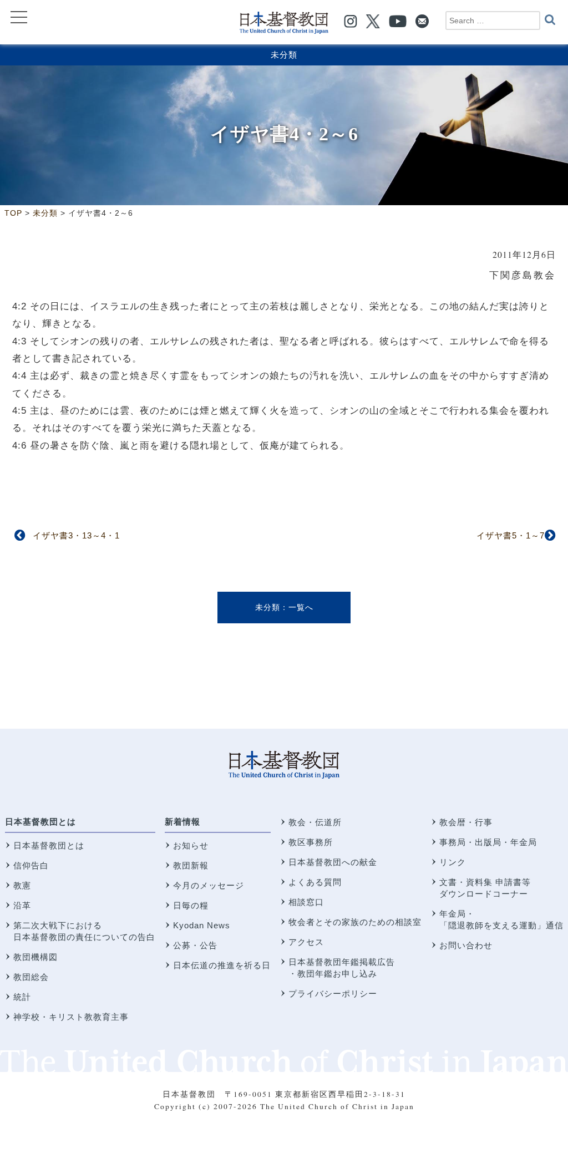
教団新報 (191, 865)
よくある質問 (315, 882)
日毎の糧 (191, 905)
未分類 (284, 54)
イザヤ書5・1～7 (510, 535)
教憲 (22, 885)
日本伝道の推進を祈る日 (222, 965)
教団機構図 (35, 957)
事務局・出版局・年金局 (488, 842)
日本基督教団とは (40, 821)
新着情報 (182, 821)
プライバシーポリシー (332, 993)
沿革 (22, 905)
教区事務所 (310, 842)
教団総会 (31, 977)
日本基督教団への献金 (332, 862)
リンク (452, 862)
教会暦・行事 (466, 822)
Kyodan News (201, 925)
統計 (22, 997)
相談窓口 (306, 902)
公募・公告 (195, 945)
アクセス (306, 942)
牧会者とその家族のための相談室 (355, 922)
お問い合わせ (466, 945)
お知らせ (191, 845)
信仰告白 (31, 865)
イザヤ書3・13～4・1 (76, 535)
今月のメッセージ (208, 885)
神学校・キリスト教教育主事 (71, 1016)
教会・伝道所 (315, 822)
